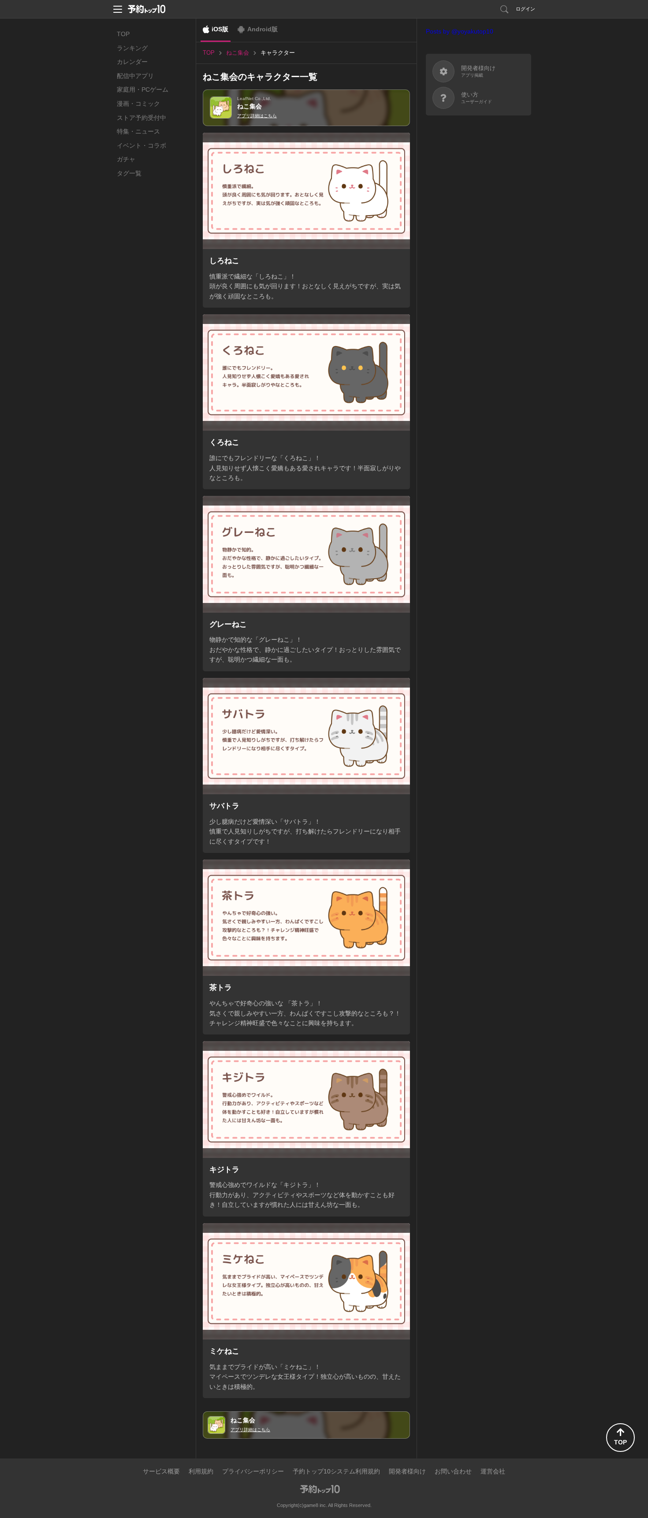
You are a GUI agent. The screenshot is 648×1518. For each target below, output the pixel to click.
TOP (123, 33)
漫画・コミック (138, 103)
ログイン (525, 8)
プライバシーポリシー (253, 1471)
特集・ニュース (138, 131)
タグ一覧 (129, 173)
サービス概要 (161, 1471)
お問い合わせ (453, 1471)
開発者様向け (407, 1471)
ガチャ (126, 159)
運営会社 (492, 1471)
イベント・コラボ (141, 145)
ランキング (132, 48)
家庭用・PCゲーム (142, 89)
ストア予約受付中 (141, 117)
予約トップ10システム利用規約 (336, 1471)
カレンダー (132, 61)
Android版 (262, 29)
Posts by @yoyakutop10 (459, 31)
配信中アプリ (135, 75)
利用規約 (201, 1471)
